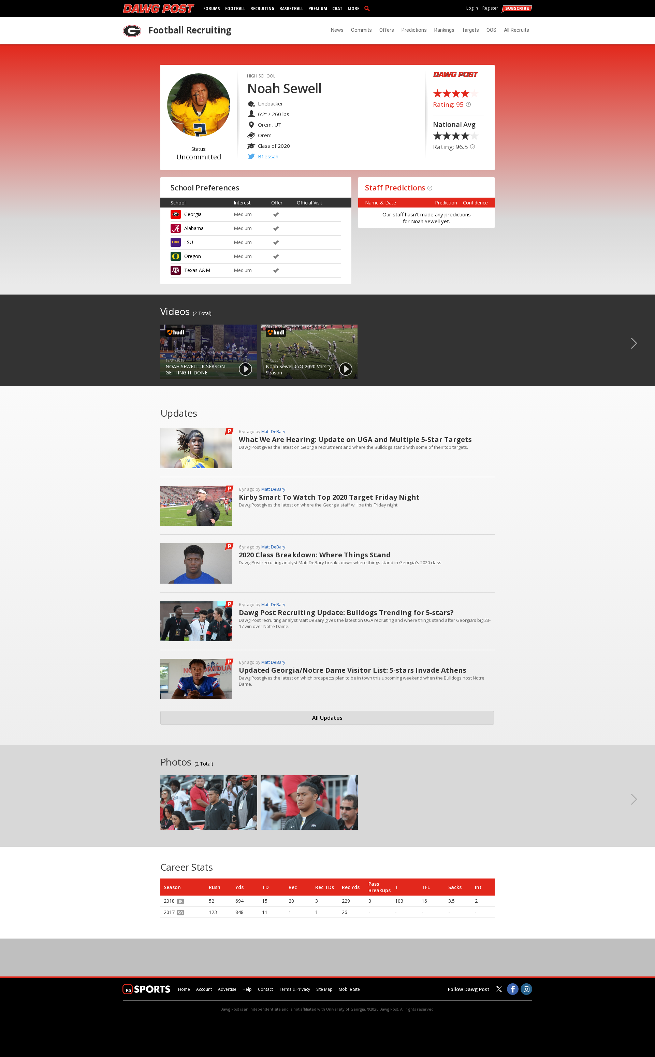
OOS (491, 30)
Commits (361, 30)
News (337, 30)
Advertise (227, 989)
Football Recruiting (189, 30)
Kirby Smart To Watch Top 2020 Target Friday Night (329, 497)
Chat (337, 8)
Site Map (324, 989)
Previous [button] (15, 343)
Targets (470, 30)
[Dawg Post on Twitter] (499, 989)
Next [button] (639, 343)
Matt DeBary (273, 431)
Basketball (291, 8)
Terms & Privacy (294, 989)
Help (247, 989)
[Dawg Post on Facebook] (513, 989)
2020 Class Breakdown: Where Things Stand (315, 555)
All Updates (327, 718)
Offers (386, 30)
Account (204, 989)
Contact (265, 989)
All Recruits (516, 30)
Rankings (444, 30)
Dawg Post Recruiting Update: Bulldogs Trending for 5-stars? (346, 612)
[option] (208, 352)
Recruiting (262, 8)
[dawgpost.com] (158, 8)
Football (235, 8)
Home (184, 989)
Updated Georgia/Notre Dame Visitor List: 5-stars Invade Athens (352, 670)
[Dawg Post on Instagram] (526, 989)
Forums (211, 8)
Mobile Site (349, 989)
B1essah (268, 156)
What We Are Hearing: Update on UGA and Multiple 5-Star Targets (355, 439)
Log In (472, 8)
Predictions (414, 30)
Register (490, 8)
